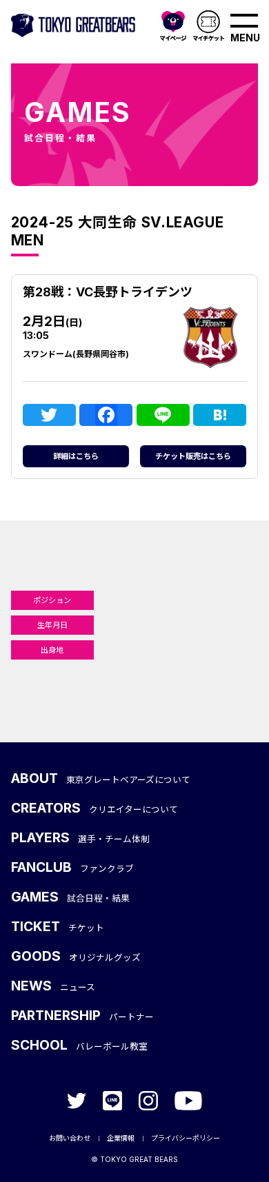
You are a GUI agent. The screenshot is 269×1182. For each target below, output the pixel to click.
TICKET (58, 926)
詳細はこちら (76, 456)
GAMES (70, 896)
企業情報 (120, 1138)
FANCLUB (72, 867)
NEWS (53, 985)
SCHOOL (79, 1045)
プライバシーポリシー (185, 1138)
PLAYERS (80, 837)
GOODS (76, 956)
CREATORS (95, 807)
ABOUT (101, 778)
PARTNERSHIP (83, 1015)
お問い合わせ (69, 1138)
